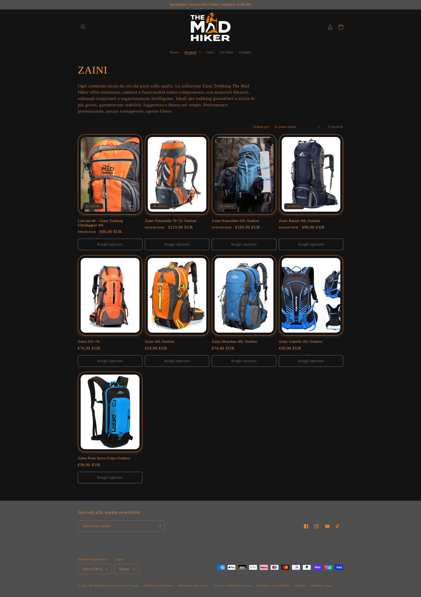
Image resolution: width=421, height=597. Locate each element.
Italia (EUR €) (92, 569)
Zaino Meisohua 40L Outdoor (234, 341)
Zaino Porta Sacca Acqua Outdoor (104, 458)
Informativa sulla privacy (193, 585)
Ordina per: (261, 126)
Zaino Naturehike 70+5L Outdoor (171, 221)
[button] (83, 27)
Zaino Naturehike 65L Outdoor (235, 221)
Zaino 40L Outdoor (160, 341)
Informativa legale (321, 585)
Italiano (124, 569)
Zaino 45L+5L (89, 341)
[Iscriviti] (159, 526)
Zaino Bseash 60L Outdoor (299, 221)
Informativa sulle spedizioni (274, 585)
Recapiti (300, 585)
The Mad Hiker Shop (101, 585)
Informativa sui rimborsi (158, 585)
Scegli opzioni (110, 244)
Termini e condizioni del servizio (232, 585)
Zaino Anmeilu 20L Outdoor (301, 341)
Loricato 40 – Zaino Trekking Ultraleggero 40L (100, 223)
